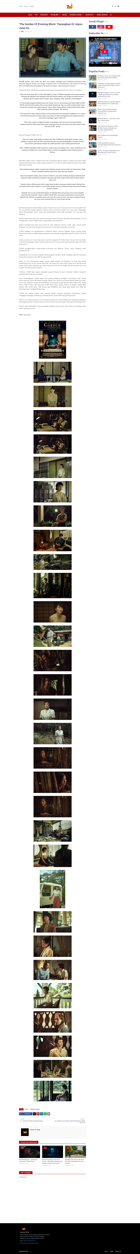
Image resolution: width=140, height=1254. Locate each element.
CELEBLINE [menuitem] (54, 15)
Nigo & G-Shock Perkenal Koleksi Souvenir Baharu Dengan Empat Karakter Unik (107, 111)
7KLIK (29, 1251)
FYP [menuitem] (36, 15)
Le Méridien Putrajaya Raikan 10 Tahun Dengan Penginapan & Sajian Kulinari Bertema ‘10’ (109, 85)
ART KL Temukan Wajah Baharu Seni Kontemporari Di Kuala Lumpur (109, 151)
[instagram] (115, 6)
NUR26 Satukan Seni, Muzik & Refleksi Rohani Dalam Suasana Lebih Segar (109, 103)
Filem (26, 1109)
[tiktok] (117, 27)
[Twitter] (34, 1113)
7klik (22, 31)
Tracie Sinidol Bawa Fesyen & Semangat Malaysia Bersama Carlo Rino (109, 144)
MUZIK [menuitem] (64, 15)
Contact (32, 6)
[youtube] (118, 6)
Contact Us (118, 1251)
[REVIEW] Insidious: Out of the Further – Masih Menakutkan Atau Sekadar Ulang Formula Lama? (52, 1161)
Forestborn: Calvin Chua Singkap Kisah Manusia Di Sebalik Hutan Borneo (109, 77)
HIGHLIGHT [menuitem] (44, 15)
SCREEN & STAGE (27, 20)
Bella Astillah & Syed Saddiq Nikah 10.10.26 (108, 136)
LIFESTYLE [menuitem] (89, 15)
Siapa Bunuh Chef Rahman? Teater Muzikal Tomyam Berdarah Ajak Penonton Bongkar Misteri (108, 128)
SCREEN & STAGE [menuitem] (75, 15)
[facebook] (112, 6)
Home (20, 6)
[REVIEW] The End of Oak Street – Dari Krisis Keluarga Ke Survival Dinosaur (75, 1161)
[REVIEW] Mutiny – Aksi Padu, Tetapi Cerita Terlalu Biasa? (28, 1160)
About (26, 6)
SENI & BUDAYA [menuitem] (102, 15)
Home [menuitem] (30, 15)
